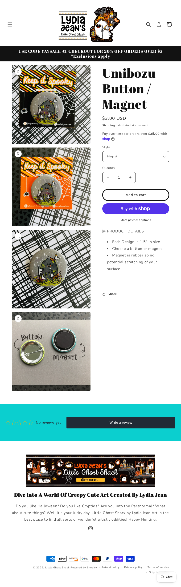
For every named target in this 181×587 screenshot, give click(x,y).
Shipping (108, 125)
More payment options (135, 220)
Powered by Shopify (83, 567)
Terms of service (158, 567)
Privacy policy (133, 567)
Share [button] (112, 294)
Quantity (108, 168)
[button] (10, 24)
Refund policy (110, 567)
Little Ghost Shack (57, 567)
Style (106, 147)
